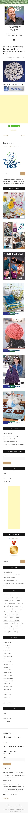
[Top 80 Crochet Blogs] (14, 538)
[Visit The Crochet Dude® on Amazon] (4, 737)
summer (11, 628)
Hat (18, 614)
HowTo (17, 617)
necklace (6, 623)
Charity (11, 600)
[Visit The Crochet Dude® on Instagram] (6, 737)
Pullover (12, 623)
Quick (22, 623)
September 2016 (7, 686)
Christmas (18, 600)
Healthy (5, 617)
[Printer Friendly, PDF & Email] (14, 126)
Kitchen (5, 620)
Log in (5, 473)
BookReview (12, 597)
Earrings (6, 606)
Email (4, 456)
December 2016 (7, 678)
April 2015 (6, 697)
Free (20, 609)
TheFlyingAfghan (18, 628)
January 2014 (7, 700)
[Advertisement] (14, 109)
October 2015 (7, 694)
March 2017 (6, 669)
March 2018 (6, 650)
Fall (21, 606)
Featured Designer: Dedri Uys (10, 441)
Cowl (5, 603)
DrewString (20, 603)
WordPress (18, 811)
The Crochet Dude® (14, 28)
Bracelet (19, 597)
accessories (6, 594)
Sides (20, 626)
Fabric (16, 606)
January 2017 (7, 675)
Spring (5, 628)
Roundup (6, 626)
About (13, 183)
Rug (11, 626)
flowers (15, 609)
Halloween (6, 614)
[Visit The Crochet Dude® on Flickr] (9, 737)
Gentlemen (6, 611)
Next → (23, 135)
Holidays (11, 617)
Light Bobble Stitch (8, 433)
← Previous (5, 135)
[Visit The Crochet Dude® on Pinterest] (11, 737)
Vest (10, 631)
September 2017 (7, 664)
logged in (11, 146)
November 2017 (7, 659)
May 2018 (6, 648)
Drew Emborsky (8, 57)
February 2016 (7, 691)
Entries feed (6, 476)
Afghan (12, 594)
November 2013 (7, 702)
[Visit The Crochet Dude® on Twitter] (19, 737)
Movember (16, 620)
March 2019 (6, 645)
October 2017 (7, 661)
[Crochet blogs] (14, 542)
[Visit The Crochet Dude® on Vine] (6, 746)
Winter (15, 631)
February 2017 (7, 672)
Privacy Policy (6, 798)
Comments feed (7, 478)
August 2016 (6, 689)
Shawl (15, 626)
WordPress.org (7, 481)
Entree (11, 606)
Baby (18, 594)
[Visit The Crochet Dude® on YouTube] (11, 746)
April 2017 (6, 667)
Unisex (5, 631)
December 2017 (7, 656)
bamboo (5, 597)
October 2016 (7, 683)
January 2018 (7, 653)
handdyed (13, 614)
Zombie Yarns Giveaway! (9, 438)
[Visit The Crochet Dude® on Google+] (16, 737)
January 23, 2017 (17, 57)
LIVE (11, 620)
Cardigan (6, 600)
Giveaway (17, 611)
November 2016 (7, 680)
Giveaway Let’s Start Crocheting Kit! (12, 436)
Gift (12, 611)
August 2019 (6, 642)
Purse (17, 623)
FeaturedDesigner (8, 609)
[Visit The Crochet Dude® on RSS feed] (13, 737)
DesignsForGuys (12, 603)
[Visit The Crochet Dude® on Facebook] (20, 737)
